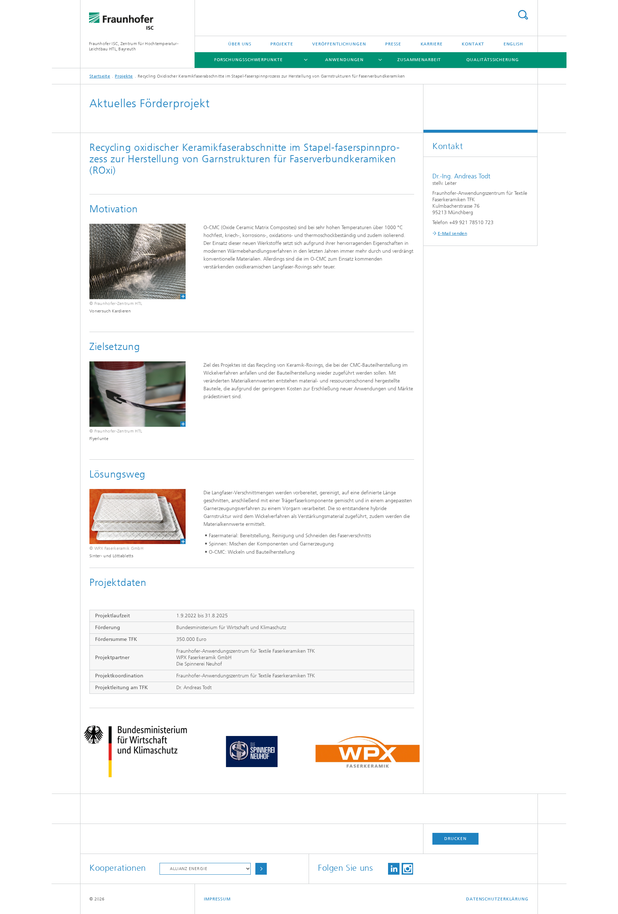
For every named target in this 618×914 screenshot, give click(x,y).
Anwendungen (344, 59)
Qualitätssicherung (492, 59)
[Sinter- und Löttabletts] (137, 516)
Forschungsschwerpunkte (248, 59)
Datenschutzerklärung (497, 898)
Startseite (99, 76)
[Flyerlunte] (137, 394)
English (513, 43)
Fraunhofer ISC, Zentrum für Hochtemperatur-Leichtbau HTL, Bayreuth (133, 46)
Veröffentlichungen (339, 43)
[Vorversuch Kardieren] (133, 261)
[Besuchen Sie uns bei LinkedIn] (393, 869)
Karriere (432, 43)
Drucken (455, 838)
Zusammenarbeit (419, 59)
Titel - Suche (523, 15)
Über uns (239, 43)
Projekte (281, 43)
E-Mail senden (452, 233)
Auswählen (261, 869)
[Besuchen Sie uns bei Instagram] (407, 869)
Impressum (217, 898)
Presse (393, 43)
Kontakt (473, 43)
